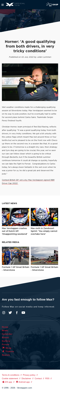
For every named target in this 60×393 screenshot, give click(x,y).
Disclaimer (26, 378)
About (5, 337)
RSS (47, 378)
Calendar (7, 334)
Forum (5, 344)
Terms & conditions (10, 375)
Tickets (10, 351)
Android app (24, 382)
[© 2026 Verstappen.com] (30, 82)
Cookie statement (10, 378)
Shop (55, 5)
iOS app (8, 382)
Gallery (6, 341)
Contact (38, 378)
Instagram (4, 313)
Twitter (10, 313)
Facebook (17, 313)
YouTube (23, 313)
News (5, 330)
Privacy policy (29, 375)
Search (6, 355)
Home (5, 327)
